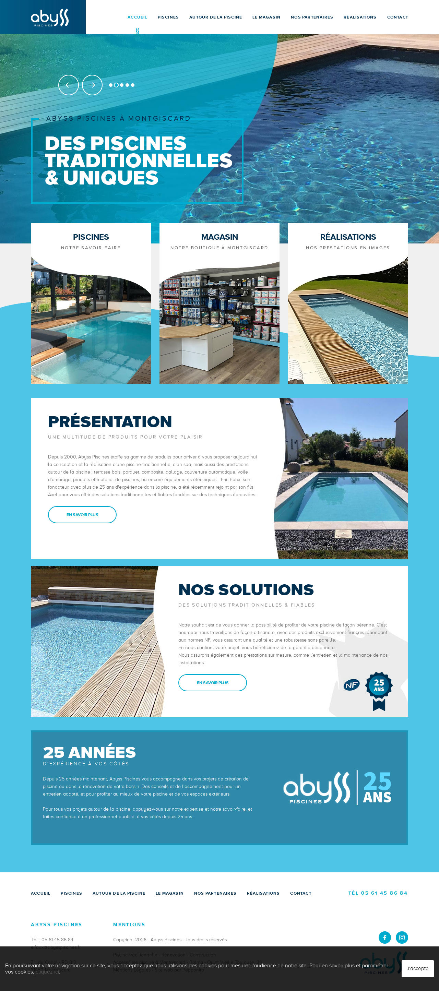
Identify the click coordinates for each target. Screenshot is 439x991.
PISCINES (168, 17)
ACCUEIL (137, 17)
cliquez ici (47, 972)
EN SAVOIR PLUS (82, 515)
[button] (110, 85)
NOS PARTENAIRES (312, 17)
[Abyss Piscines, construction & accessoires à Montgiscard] (50, 17)
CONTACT (397, 17)
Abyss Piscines (166, 939)
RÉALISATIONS (360, 17)
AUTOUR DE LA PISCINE (215, 17)
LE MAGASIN (266, 17)
